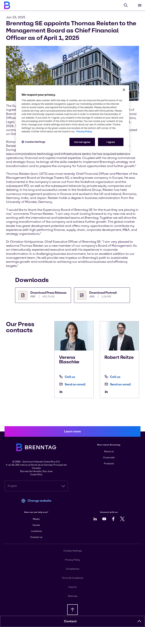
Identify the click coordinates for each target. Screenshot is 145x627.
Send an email (75, 384)
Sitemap (72, 596)
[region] (72, 119)
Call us (70, 377)
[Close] (124, 90)
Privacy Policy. (84, 131)
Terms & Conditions (72, 578)
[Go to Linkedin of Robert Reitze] (107, 392)
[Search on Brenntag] (125, 5)
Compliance (72, 569)
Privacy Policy (72, 559)
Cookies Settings (35, 141)
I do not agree (82, 142)
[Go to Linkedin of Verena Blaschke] (62, 392)
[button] (139, 621)
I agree (110, 142)
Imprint (73, 587)
